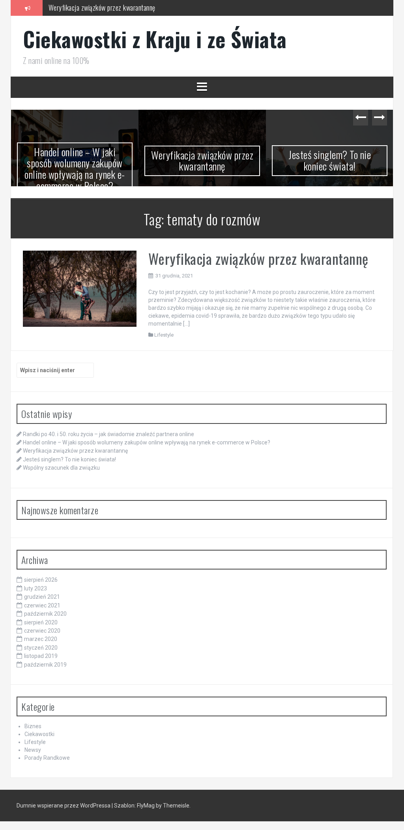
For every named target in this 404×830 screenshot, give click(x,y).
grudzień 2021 (42, 601)
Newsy (32, 754)
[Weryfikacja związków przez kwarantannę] (80, 292)
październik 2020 (45, 618)
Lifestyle (164, 338)
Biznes (32, 730)
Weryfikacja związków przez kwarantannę (102, 7)
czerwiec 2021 (42, 609)
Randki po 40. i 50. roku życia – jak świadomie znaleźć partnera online (108, 438)
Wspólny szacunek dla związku (61, 471)
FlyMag (146, 809)
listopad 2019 (41, 660)
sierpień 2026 (41, 584)
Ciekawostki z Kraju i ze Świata (155, 39)
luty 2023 (35, 592)
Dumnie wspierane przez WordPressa (64, 809)
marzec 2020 (40, 643)
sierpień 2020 (41, 626)
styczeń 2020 (41, 651)
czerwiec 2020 (42, 634)
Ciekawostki (39, 738)
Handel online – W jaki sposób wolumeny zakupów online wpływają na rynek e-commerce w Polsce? (146, 446)
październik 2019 (45, 668)
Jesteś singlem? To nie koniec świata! (266, 160)
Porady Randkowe (47, 762)
